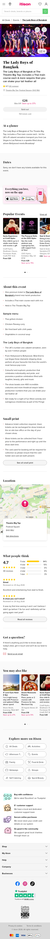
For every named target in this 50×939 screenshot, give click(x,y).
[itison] (25, 4)
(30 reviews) (14, 86)
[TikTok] (32, 885)
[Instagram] (25, 885)
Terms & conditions (34, 926)
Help (4, 860)
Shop (4, 846)
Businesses (7, 873)
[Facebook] (17, 885)
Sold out (25, 109)
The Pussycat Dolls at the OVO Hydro (29, 237)
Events (16, 20)
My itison (6, 853)
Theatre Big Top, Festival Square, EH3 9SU (23, 90)
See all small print (25, 462)
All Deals (6, 20)
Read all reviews (25, 619)
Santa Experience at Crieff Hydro (10, 237)
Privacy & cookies (15, 926)
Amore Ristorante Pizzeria (28, 693)
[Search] (45, 11)
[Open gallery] (25, 40)
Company (6, 866)
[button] (25, 272)
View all (43, 214)
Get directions (12, 536)
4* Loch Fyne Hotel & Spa (11, 693)
